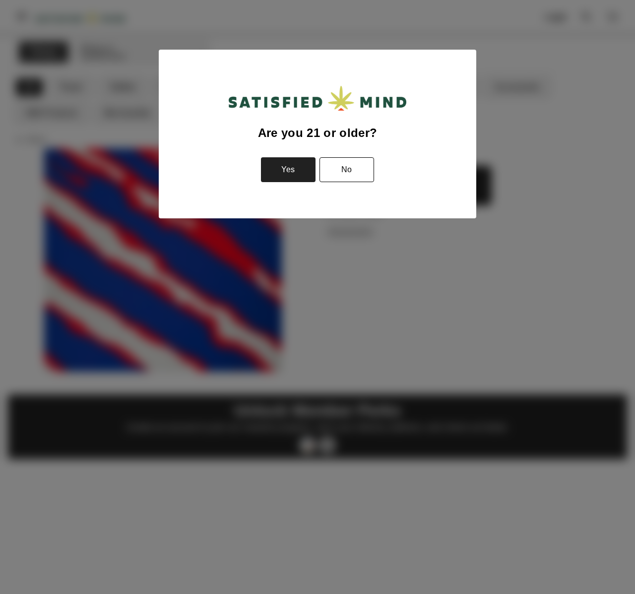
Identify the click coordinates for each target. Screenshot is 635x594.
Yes (288, 169)
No (346, 169)
